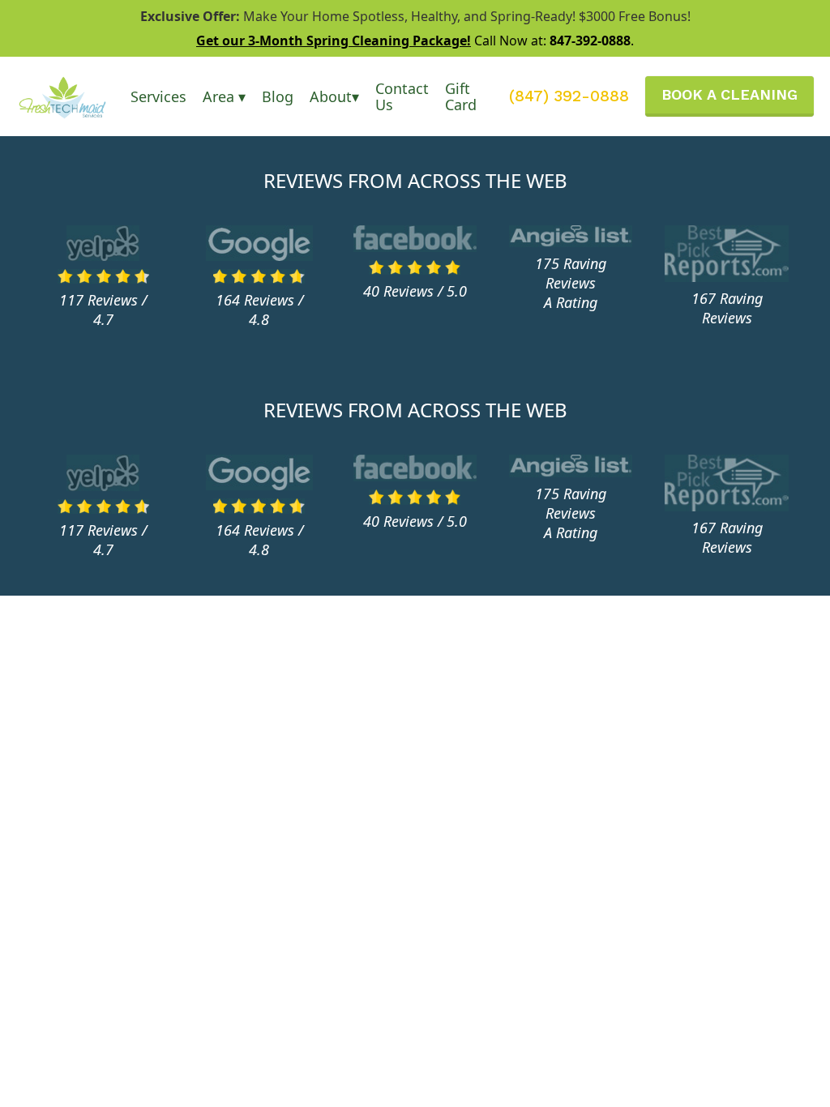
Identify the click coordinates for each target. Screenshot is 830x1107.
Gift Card (461, 96)
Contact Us (402, 96)
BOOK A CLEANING (729, 94)
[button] (158, 96)
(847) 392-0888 (569, 96)
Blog (277, 96)
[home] (73, 96)
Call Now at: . (415, 40)
